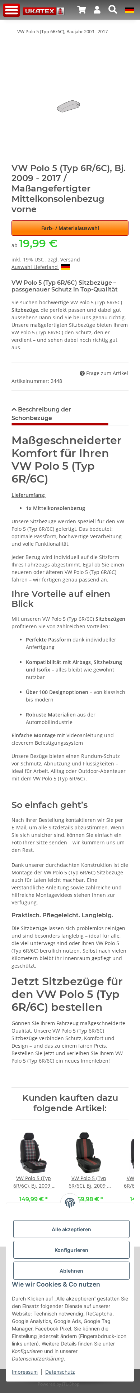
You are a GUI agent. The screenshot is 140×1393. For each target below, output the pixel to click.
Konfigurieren (71, 1250)
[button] (81, 10)
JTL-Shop (70, 1384)
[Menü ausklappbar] (11, 10)
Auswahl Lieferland (35, 267)
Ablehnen (71, 1271)
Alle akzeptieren (71, 1229)
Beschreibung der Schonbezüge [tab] (41, 413)
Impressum (25, 1372)
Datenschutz (60, 1372)
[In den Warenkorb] (17, 43)
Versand (70, 259)
